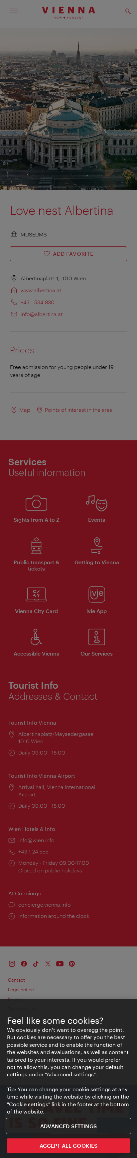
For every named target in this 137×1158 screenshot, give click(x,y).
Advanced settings (68, 1126)
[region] (68, 1078)
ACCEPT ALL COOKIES (69, 1145)
